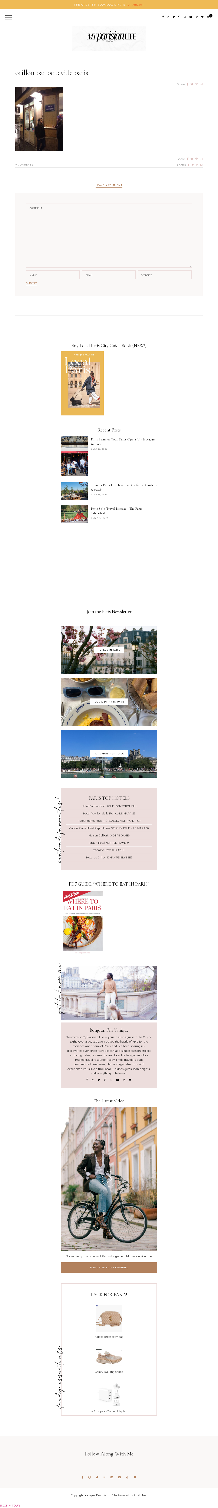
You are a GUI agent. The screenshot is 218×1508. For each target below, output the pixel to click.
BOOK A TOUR (10, 1505)
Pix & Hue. (140, 1495)
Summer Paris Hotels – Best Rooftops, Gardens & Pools (124, 487)
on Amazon (136, 4)
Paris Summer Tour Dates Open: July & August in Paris (123, 441)
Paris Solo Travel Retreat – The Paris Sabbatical (116, 510)
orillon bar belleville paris (51, 72)
